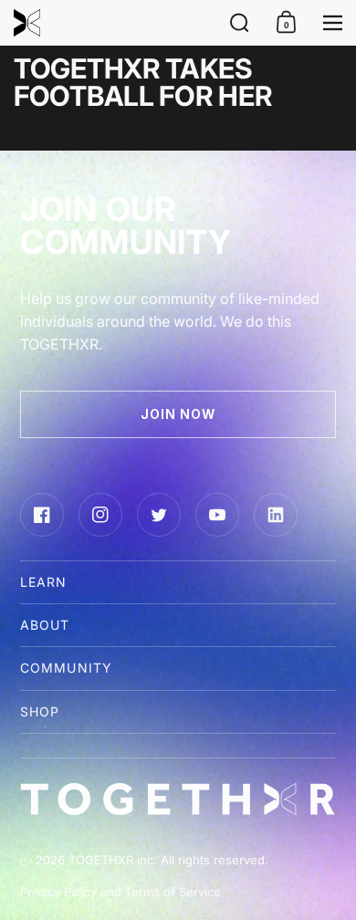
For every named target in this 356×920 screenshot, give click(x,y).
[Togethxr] (108, 23)
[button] (239, 23)
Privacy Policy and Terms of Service (120, 891)
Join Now (178, 414)
